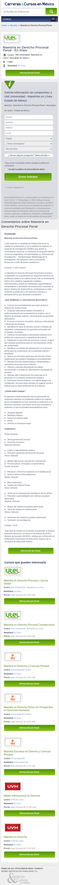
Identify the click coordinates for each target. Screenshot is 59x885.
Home (4, 25)
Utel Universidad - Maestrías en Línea (27, 587)
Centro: (11, 55)
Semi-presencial (21, 762)
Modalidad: (12, 66)
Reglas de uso (7, 868)
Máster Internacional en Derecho (22, 795)
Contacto (39, 868)
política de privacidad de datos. (31, 169)
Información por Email (30, 73)
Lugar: (10, 62)
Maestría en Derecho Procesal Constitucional (29, 624)
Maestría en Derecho (15, 837)
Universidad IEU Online (21, 670)
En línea (21, 66)
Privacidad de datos (24, 868)
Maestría (13, 25)
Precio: (7, 595)
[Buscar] (51, 12)
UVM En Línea (17, 800)
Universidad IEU (18, 758)
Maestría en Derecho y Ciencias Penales (26, 666)
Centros (7, 19)
